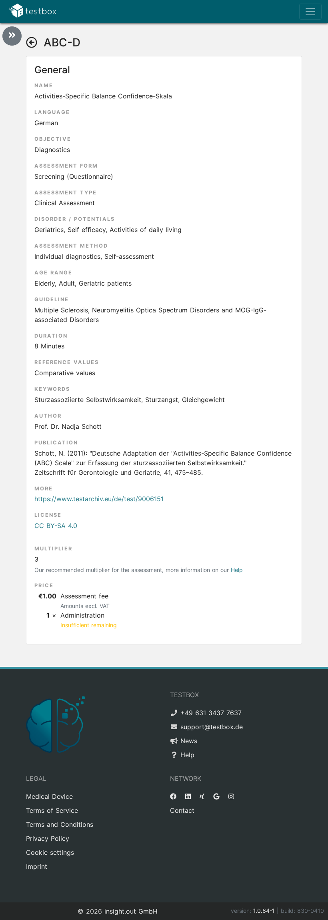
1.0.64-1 (265, 910)
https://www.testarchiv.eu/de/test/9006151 (99, 499)
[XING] (202, 796)
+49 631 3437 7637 (211, 713)
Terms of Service (52, 810)
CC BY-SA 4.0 (55, 526)
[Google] (216, 796)
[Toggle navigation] (310, 12)
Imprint (36, 866)
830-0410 (310, 910)
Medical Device (49, 796)
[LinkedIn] (188, 796)
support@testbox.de (211, 727)
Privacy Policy (47, 838)
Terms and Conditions (59, 824)
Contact (182, 810)
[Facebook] (173, 796)
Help (237, 569)
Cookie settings (50, 852)
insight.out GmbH (131, 911)
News (188, 741)
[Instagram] (231, 796)
